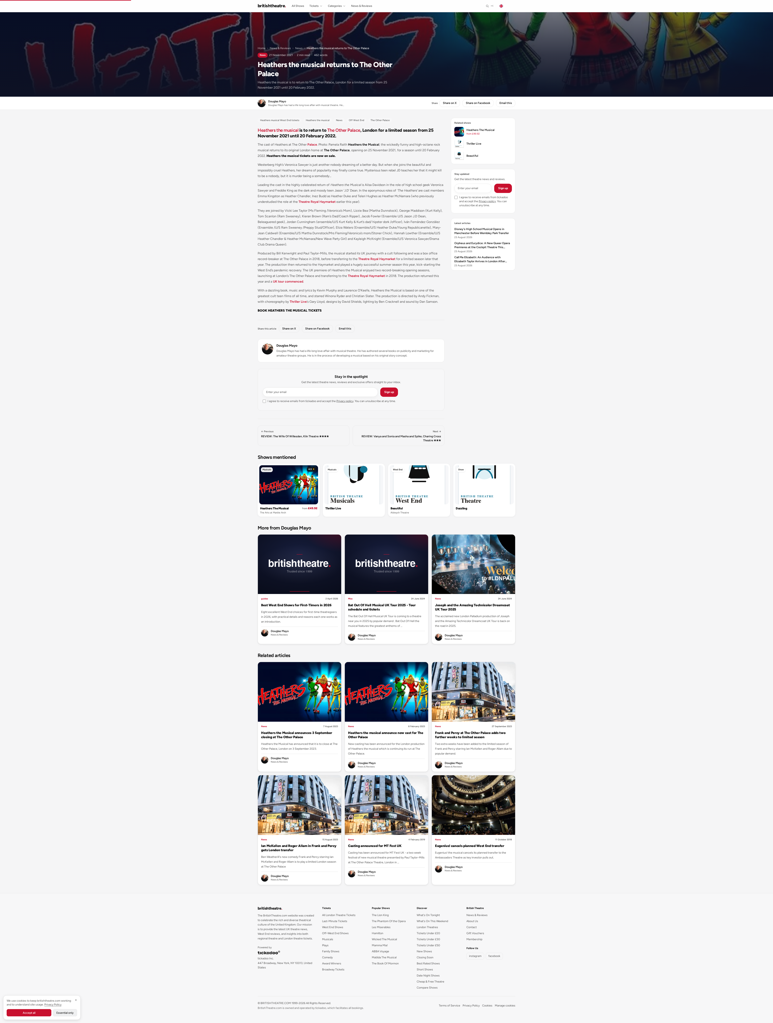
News (299, 48)
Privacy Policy (471, 1005)
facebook (494, 956)
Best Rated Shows (428, 963)
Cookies (487, 1005)
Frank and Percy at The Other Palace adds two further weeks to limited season (470, 735)
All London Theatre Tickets (338, 915)
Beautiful (397, 508)
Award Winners (331, 963)
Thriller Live (298, 302)
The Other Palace (343, 130)
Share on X (450, 103)
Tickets (314, 6)
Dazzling (461, 508)
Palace (312, 144)
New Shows (424, 951)
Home (262, 48)
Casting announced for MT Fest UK (374, 846)
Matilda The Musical (384, 957)
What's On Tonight (428, 915)
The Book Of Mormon (385, 963)
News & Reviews (361, 6)
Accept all (29, 1013)
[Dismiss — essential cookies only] (76, 1000)
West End (398, 469)
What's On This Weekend (432, 921)
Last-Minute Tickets (334, 921)
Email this (505, 103)
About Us (472, 921)
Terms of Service (449, 1005)
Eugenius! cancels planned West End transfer (469, 846)
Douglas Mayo (286, 345)
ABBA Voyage (380, 951)
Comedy (327, 957)
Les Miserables (381, 927)
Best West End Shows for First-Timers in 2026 (296, 605)
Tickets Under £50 (428, 945)
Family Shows (330, 951)
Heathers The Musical (274, 508)
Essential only (65, 1013)
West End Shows (332, 927)
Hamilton (377, 933)
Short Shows (425, 969)
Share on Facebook (478, 103)
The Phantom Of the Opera (389, 921)
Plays (325, 945)
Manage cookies (505, 1005)
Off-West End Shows (335, 933)
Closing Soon (425, 957)
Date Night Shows (428, 975)
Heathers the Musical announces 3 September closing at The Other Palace (296, 735)
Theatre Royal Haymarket (317, 202)
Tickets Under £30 (428, 939)
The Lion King (380, 915)
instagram (475, 956)
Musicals (266, 469)
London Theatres (427, 927)
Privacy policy (344, 401)
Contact (471, 927)
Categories (335, 6)
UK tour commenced (288, 281)
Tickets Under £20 (428, 933)
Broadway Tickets (333, 969)
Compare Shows (427, 987)
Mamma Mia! (380, 945)
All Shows (298, 6)
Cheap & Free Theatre (430, 981)
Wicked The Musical (384, 939)
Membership (474, 939)
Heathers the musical (278, 130)
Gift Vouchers (475, 933)
